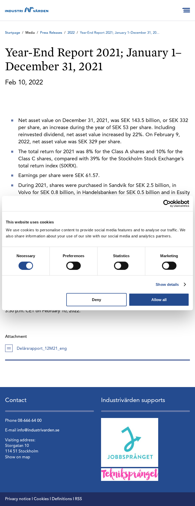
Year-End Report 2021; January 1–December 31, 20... (119, 32)
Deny (96, 300)
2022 (71, 32)
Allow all (159, 300)
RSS (78, 499)
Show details (167, 284)
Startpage (12, 32)
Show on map (17, 457)
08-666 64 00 (30, 421)
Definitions (62, 499)
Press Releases (51, 32)
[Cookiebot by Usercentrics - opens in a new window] (167, 203)
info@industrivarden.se (38, 430)
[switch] (73, 265)
